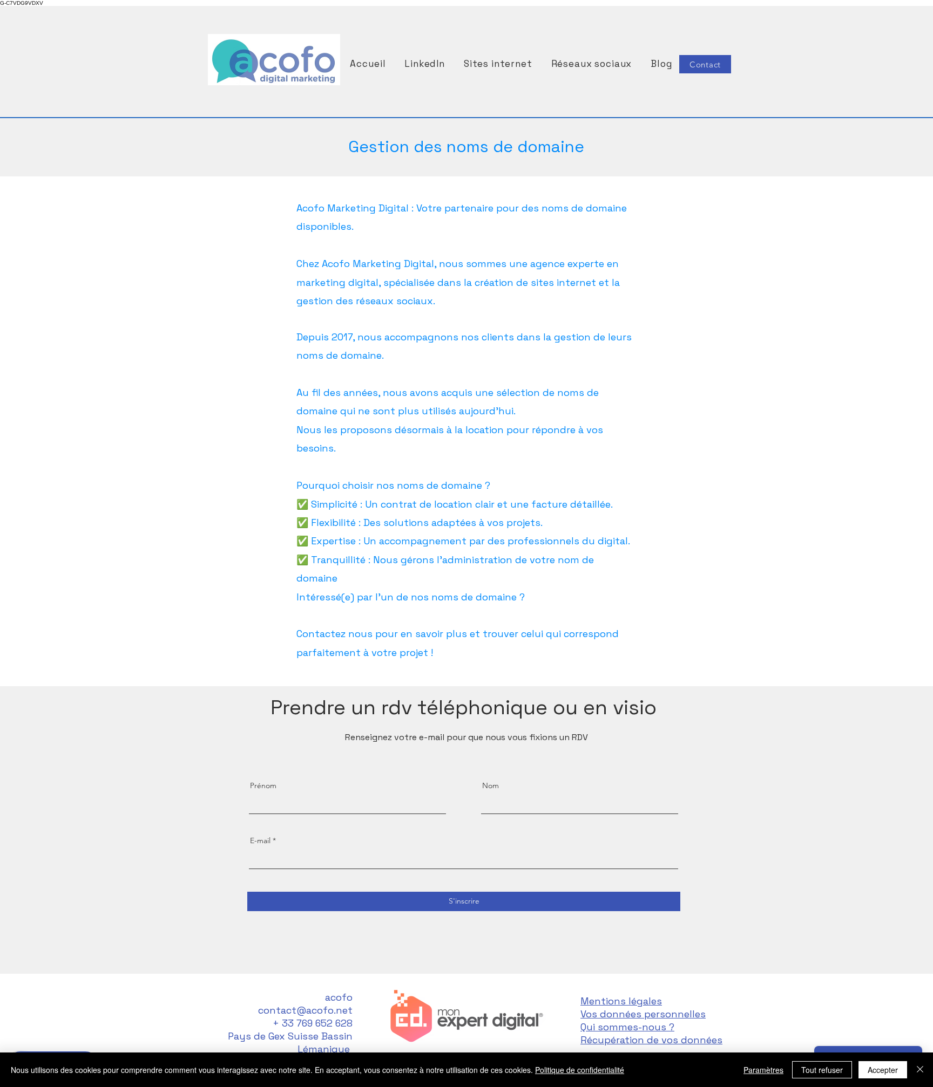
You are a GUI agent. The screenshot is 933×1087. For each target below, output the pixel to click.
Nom (490, 785)
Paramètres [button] (763, 1069)
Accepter (883, 1069)
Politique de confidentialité (579, 1069)
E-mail (260, 840)
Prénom (263, 785)
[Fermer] (920, 1069)
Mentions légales (621, 1001)
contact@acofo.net (305, 1010)
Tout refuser (822, 1069)
